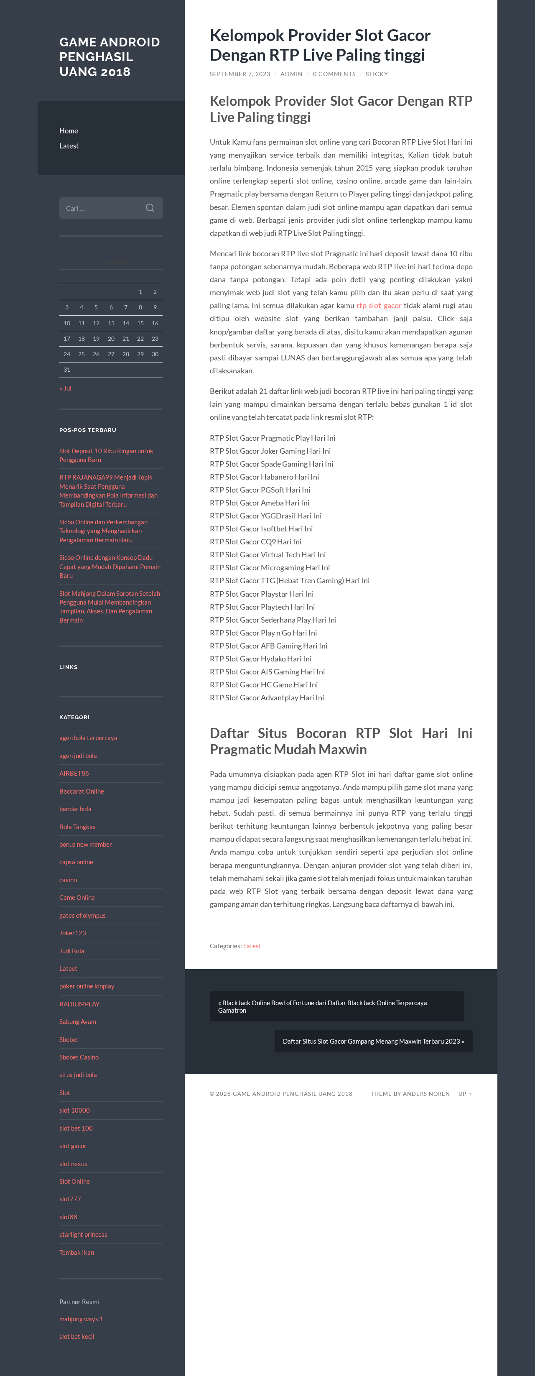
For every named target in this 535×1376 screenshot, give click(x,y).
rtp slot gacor (379, 305)
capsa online (76, 861)
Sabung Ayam (77, 1021)
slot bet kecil (76, 1336)
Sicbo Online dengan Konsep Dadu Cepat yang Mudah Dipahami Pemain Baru (109, 566)
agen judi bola (78, 755)
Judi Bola (71, 951)
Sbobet (69, 1039)
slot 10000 (74, 1110)
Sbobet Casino (79, 1057)
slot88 (68, 1216)
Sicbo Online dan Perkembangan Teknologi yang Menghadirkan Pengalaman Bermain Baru (103, 531)
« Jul (65, 388)
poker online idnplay (87, 986)
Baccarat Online (81, 791)
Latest (69, 145)
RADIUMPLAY (79, 1004)
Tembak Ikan (76, 1252)
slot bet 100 (76, 1128)
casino (68, 879)
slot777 (70, 1198)
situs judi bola (78, 1074)
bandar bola (75, 808)
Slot (64, 1092)
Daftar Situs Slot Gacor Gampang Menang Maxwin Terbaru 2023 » (373, 1041)
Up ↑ (466, 1093)
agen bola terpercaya (88, 737)
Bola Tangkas (77, 826)
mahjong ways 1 (81, 1318)
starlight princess (83, 1234)
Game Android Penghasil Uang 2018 (109, 57)
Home (68, 130)
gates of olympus (82, 915)
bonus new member (85, 844)
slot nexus (73, 1163)
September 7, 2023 (240, 74)
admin (291, 74)
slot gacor (73, 1145)
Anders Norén (426, 1093)
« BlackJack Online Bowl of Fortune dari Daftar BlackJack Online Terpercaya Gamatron (322, 1006)
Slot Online (74, 1181)
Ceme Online (77, 897)
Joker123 (72, 933)
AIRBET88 (74, 773)
